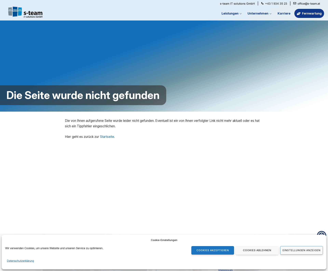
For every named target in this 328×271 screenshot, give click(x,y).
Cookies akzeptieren (212, 250)
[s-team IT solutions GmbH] (25, 16)
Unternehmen (258, 13)
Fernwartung (311, 13)
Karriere (284, 13)
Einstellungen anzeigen (301, 250)
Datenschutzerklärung (20, 260)
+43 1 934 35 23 (276, 3)
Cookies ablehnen (257, 250)
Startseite (107, 137)
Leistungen (230, 13)
